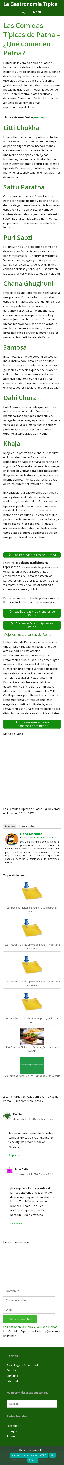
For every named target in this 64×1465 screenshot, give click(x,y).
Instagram (13, 1431)
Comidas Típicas (46, 1327)
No (52, 1455)
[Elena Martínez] (11, 844)
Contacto (12, 1376)
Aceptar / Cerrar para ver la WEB (29, 1455)
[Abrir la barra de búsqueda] (23, 12)
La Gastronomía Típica (30, 4)
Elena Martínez (31, 834)
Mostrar (38, 117)
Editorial (12, 1381)
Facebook (13, 1426)
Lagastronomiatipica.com (44, 837)
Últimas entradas (26, 826)
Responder (14, 1155)
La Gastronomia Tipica (18, 1327)
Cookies (12, 1370)
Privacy (33, 1460)
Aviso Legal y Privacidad (22, 1365)
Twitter (11, 1436)
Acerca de (10, 826)
